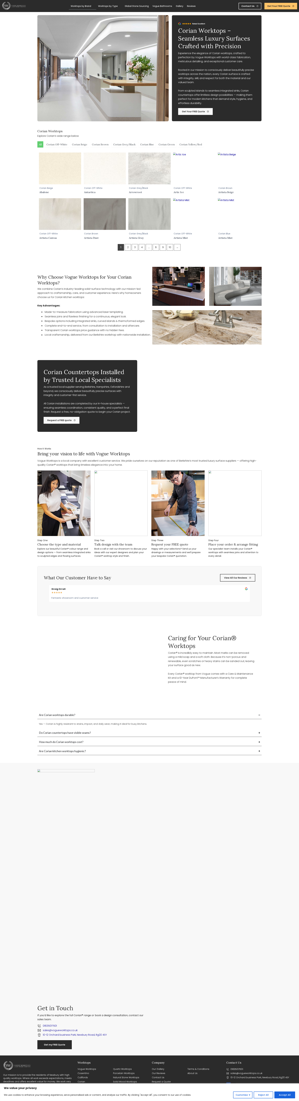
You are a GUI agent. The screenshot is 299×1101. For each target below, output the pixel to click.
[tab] (40, 144)
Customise (242, 1094)
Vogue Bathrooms (162, 6)
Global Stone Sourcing (137, 6)
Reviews (191, 6)
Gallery (179, 6)
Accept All (285, 1094)
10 (170, 247)
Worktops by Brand (81, 6)
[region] (149, 1092)
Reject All (263, 1094)
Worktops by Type (108, 6)
